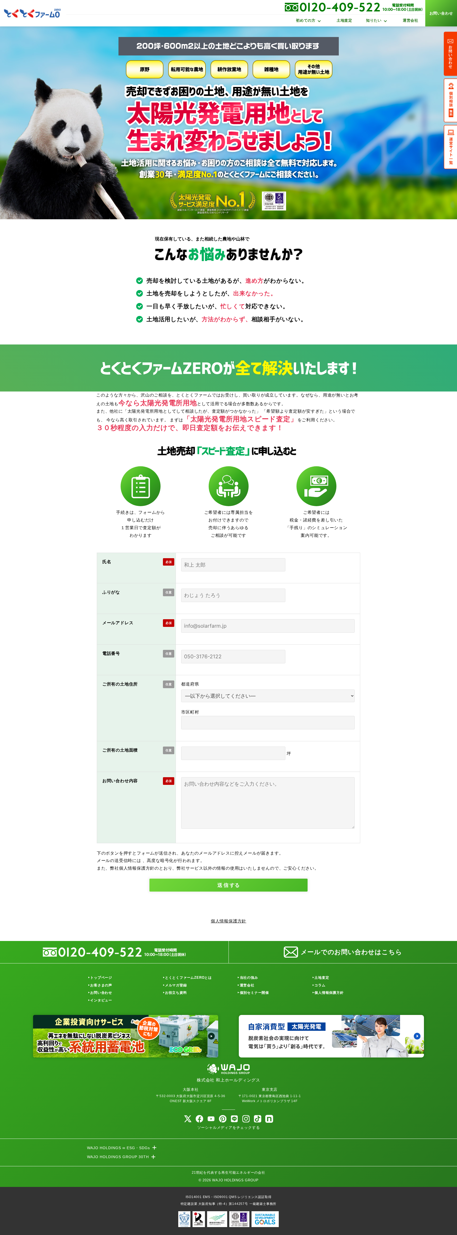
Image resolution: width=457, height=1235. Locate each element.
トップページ (101, 978)
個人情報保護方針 (228, 921)
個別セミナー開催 (254, 993)
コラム (319, 985)
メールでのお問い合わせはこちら (351, 952)
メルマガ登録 (176, 985)
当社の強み (249, 978)
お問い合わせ (441, 13)
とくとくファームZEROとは (188, 978)
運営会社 (410, 20)
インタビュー (101, 1000)
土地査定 (344, 20)
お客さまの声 (101, 985)
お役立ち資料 (176, 993)
